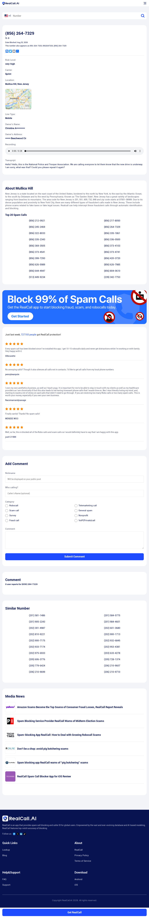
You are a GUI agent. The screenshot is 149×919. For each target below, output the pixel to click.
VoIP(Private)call (87, 520)
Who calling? (11, 487)
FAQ (4, 879)
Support (6, 885)
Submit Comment (74, 556)
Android (78, 879)
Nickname (10, 473)
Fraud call (14, 520)
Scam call (14, 510)
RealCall (78, 850)
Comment (10, 529)
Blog (4, 855)
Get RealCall (75, 912)
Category (9, 501)
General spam (85, 510)
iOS (76, 885)
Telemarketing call (88, 505)
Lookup (6, 850)
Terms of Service (82, 861)
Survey (12, 515)
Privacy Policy (81, 855)
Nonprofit (83, 515)
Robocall (13, 505)
